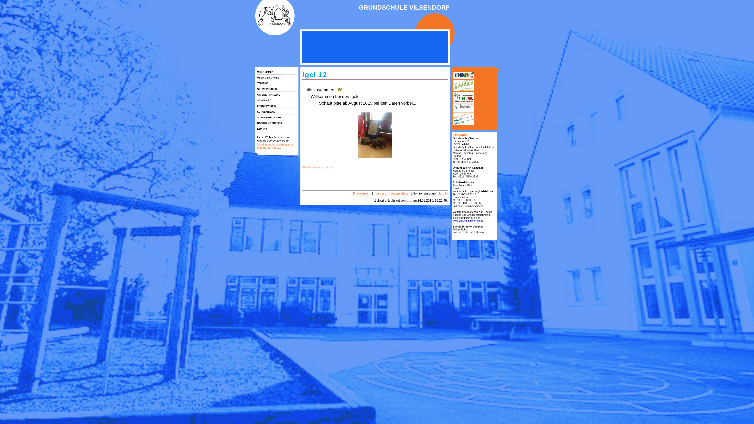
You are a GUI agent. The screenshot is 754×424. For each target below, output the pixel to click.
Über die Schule (268, 77)
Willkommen (265, 72)
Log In (443, 193)
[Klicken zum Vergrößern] (375, 135)
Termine (262, 83)
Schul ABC (264, 100)
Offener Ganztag (268, 94)
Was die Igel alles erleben (318, 167)
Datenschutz (399, 193)
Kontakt (263, 129)
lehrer (409, 201)
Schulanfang (266, 112)
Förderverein (266, 106)
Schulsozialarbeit (270, 117)
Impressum (381, 193)
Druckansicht (362, 193)
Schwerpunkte (267, 89)
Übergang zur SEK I (270, 123)
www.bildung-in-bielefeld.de (468, 220)
